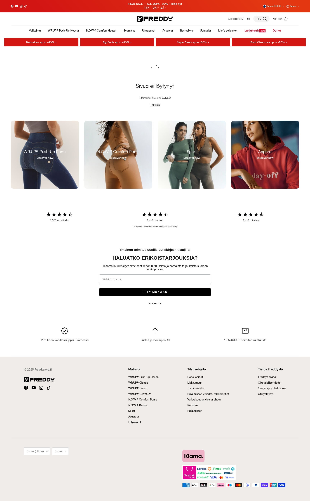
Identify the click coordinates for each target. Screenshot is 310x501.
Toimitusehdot (196, 388)
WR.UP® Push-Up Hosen (143, 377)
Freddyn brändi (267, 377)
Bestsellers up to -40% (40, 42)
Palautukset (194, 410)
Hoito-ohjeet (195, 377)
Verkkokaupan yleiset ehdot (204, 399)
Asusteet (168, 30)
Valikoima (35, 30)
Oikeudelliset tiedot (269, 382)
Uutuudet (205, 30)
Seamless (129, 30)
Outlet (277, 30)
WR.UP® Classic (138, 382)
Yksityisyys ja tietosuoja (272, 388)
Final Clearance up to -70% (267, 42)
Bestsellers (186, 30)
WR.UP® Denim (137, 388)
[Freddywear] (155, 19)
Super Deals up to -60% (192, 42)
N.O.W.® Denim (137, 405)
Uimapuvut (148, 30)
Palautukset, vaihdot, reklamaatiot (208, 394)
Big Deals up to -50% (116, 42)
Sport (131, 410)
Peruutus (192, 405)
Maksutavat (194, 382)
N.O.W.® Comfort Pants (142, 399)
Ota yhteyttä (265, 394)
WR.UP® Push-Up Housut (63, 30)
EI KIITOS (155, 303)
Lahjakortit (252, 30)
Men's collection (227, 30)
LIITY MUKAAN (155, 292)
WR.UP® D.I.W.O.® (139, 394)
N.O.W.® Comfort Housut (101, 30)
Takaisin (155, 105)
